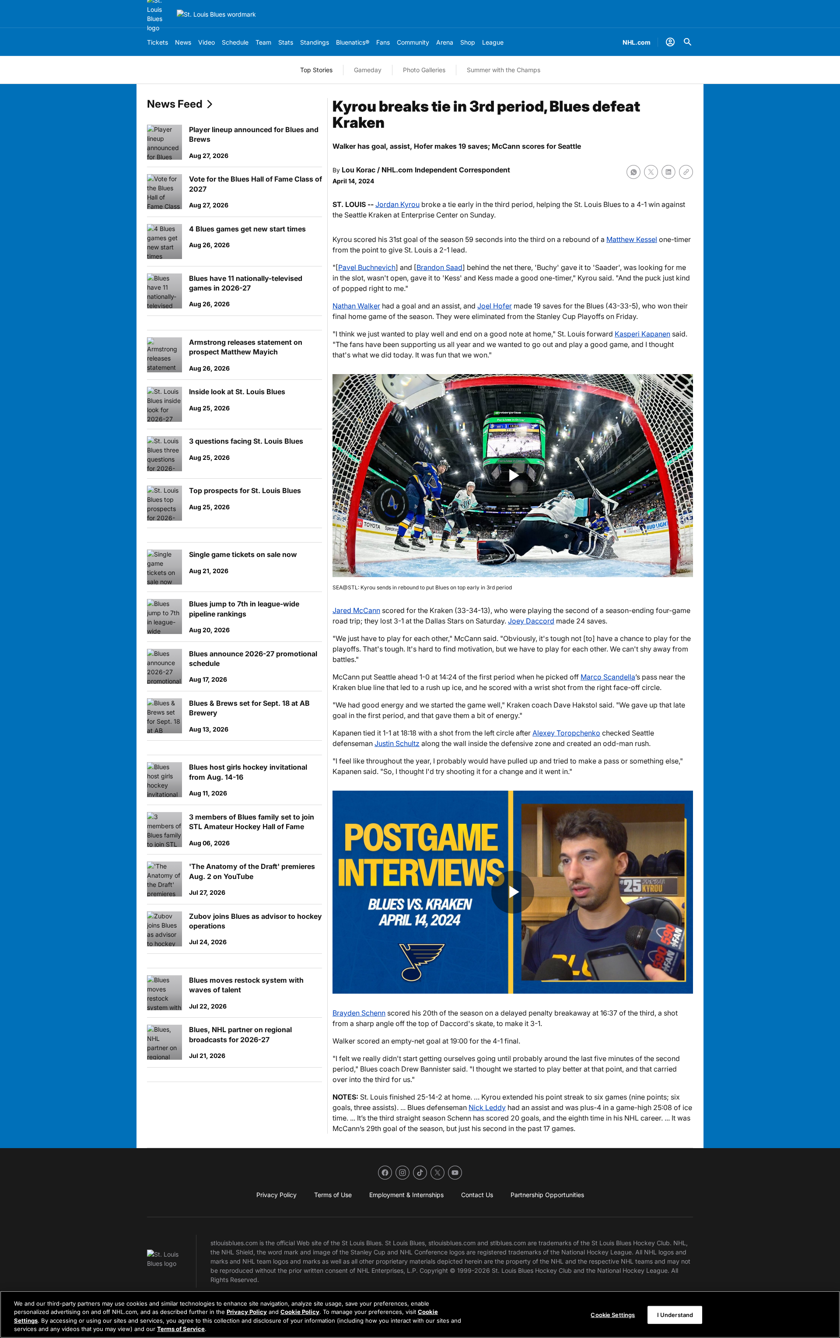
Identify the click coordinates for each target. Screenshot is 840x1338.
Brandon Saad (439, 267)
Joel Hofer (494, 305)
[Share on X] (651, 172)
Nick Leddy (487, 1107)
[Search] (687, 42)
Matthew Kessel (631, 239)
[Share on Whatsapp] (633, 172)
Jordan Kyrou (397, 204)
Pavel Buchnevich (367, 267)
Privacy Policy (247, 1311)
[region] (420, 1314)
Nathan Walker (356, 305)
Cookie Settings (613, 1314)
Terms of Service (181, 1328)
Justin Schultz (397, 743)
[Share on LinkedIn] (669, 172)
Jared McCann (356, 610)
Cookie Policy (299, 1311)
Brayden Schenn (358, 1013)
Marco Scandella (608, 677)
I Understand (675, 1314)
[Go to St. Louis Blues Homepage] (216, 14)
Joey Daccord (531, 620)
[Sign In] (670, 42)
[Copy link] (686, 172)
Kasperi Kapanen (642, 333)
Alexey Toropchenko (566, 733)
